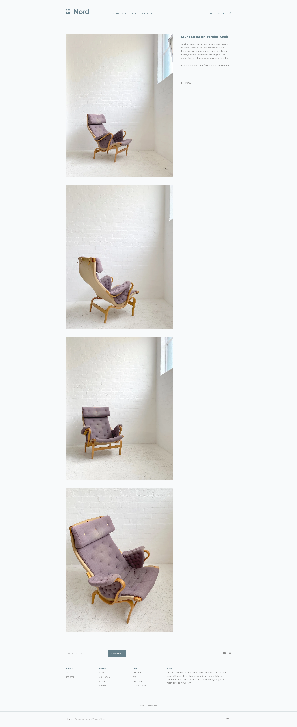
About (134, 13)
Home (69, 719)
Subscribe (116, 653)
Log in (68, 672)
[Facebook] (224, 653)
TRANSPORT (138, 681)
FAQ (134, 677)
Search (102, 672)
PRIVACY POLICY (139, 686)
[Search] (229, 14)
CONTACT (137, 672)
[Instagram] (230, 653)
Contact (146, 13)
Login (209, 13)
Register (70, 677)
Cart (221, 13)
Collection (118, 13)
